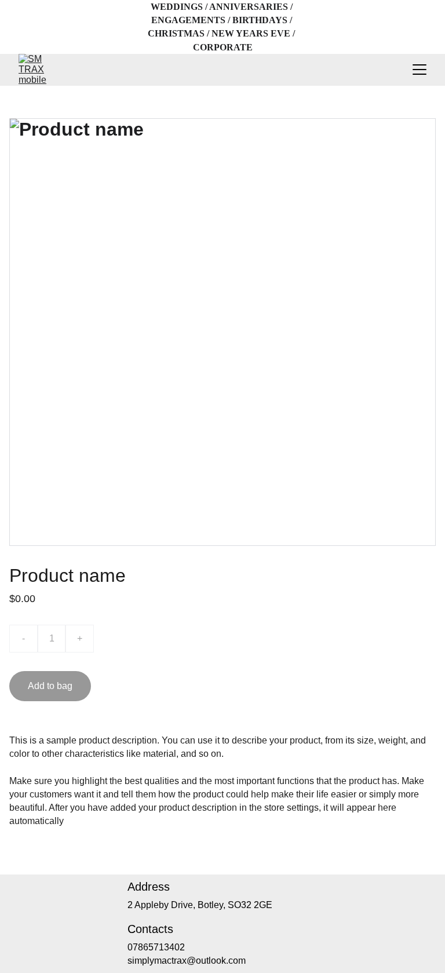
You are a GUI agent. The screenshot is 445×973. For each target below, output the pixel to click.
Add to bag (50, 686)
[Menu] (419, 69)
